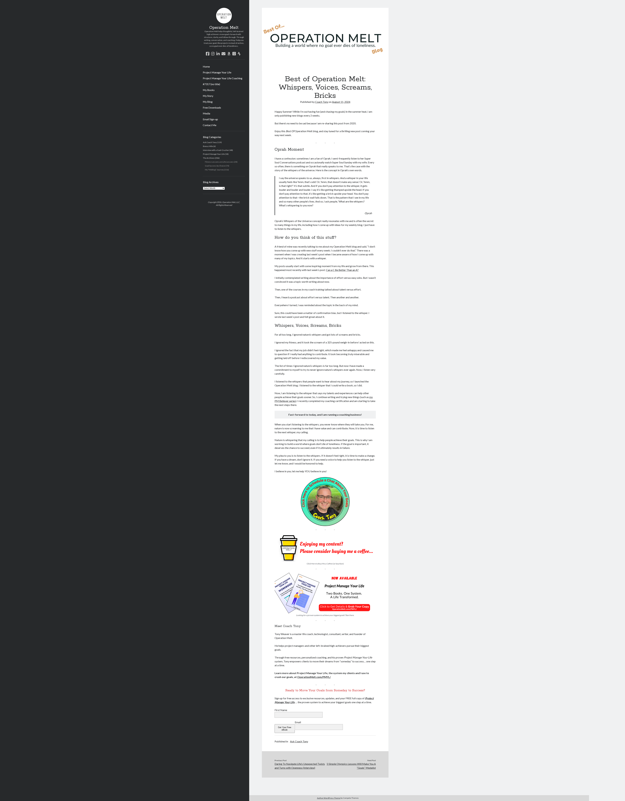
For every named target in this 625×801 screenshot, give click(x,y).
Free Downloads (212, 107)
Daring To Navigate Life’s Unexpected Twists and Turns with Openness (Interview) (300, 765)
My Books (209, 89)
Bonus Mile (208, 146)
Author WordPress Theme (328, 798)
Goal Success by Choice (215, 166)
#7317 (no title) (211, 84)
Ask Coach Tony (210, 142)
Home (206, 66)
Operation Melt (223, 27)
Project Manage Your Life (217, 72)
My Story (208, 95)
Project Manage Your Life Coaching (222, 78)
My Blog (208, 101)
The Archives (209, 158)
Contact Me (209, 125)
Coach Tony (321, 101)
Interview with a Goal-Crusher (216, 150)
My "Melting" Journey (214, 169)
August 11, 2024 (341, 101)
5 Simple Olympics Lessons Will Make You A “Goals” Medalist (351, 765)
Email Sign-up (210, 119)
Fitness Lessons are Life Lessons (219, 162)
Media (206, 113)
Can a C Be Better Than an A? (342, 269)
